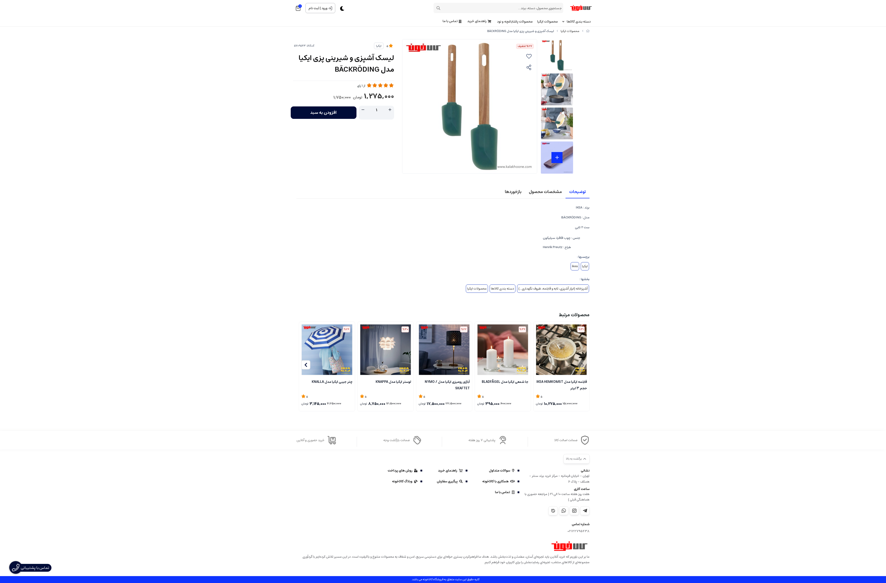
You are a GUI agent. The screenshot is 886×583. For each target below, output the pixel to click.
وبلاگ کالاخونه (402, 481)
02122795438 (579, 531)
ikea (575, 266)
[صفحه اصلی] (588, 31)
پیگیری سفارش (447, 481)
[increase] (390, 110)
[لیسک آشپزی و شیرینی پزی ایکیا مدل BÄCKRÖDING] (569, 546)
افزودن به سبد (323, 112)
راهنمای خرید (476, 21)
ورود (324, 8)
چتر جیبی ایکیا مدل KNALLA (332, 382)
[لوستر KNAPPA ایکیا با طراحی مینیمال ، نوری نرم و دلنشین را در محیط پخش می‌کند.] (385, 349)
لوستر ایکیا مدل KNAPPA (393, 382)
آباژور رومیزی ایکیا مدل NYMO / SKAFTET (447, 384)
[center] (438, 8)
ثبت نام (313, 8)
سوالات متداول (499, 470)
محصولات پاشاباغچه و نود (515, 21)
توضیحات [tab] (577, 192)
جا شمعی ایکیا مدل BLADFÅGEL (505, 382)
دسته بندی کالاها (579, 21)
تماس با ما (450, 21)
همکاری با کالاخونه (495, 481)
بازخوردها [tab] (513, 192)
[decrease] (363, 110)
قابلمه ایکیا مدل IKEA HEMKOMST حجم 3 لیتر (561, 384)
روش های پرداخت (400, 470)
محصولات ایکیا (547, 21)
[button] (305, 364)
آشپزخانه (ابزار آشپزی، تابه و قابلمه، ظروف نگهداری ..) (553, 288)
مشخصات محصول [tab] (545, 192)
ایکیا (378, 46)
